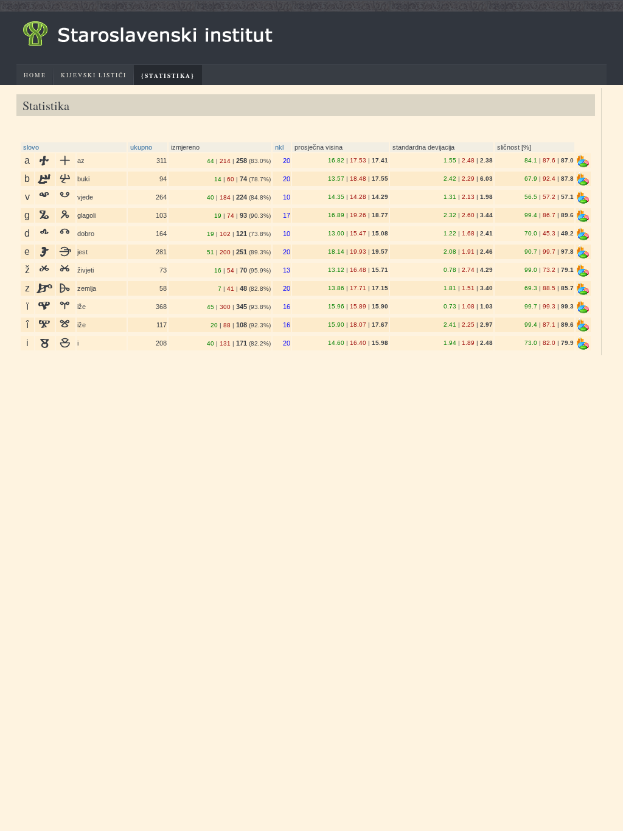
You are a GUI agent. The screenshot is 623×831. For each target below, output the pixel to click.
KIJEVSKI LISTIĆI (94, 75)
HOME (35, 75)
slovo (31, 147)
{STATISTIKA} (168, 75)
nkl (279, 147)
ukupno (141, 147)
